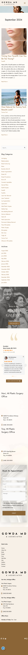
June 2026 (4, 256)
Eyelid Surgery (5, 187)
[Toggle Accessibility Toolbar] (3, 648)
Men (2, 560)
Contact (3, 566)
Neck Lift (3, 217)
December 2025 (5, 266)
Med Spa (3, 558)
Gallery (3, 562)
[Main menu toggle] (25, 3)
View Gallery (14, 323)
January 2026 (4, 264)
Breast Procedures (5, 177)
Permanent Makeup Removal (8, 222)
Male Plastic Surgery (6, 206)
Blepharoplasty (5, 161)
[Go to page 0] (11, 376)
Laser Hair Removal (6, 195)
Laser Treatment (5, 198)
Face (2, 556)
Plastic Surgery (5, 227)
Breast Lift (3, 174)
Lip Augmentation (5, 201)
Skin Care (3, 233)
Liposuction (4, 203)
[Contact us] (25, 638)
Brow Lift (3, 179)
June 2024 (4, 282)
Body (2, 552)
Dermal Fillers (4, 185)
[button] (14, 323)
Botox (2, 166)
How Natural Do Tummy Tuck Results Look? (13, 108)
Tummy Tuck (4, 112)
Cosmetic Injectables (6, 182)
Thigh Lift (3, 235)
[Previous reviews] (2, 365)
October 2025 (5, 272)
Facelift (3, 61)
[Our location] (27, 638)
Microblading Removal (7, 211)
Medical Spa (4, 209)
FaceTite (3, 193)
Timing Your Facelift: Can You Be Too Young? (13, 57)
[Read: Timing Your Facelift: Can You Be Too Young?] (14, 41)
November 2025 (5, 269)
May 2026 (3, 258)
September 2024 (5, 280)
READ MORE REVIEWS (13, 381)
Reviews (3, 564)
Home (2, 548)
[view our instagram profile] (3, 638)
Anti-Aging (4, 158)
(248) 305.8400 (7, 425)
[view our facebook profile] (1, 638)
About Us (3, 550)
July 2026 (3, 253)
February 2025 (5, 274)
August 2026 (4, 250)
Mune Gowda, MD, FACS (9, 348)
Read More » (4, 82)
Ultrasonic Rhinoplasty (6, 241)
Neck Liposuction (5, 219)
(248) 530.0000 (7, 460)
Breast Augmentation (6, 171)
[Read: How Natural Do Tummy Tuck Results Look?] (14, 97)
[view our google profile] (5, 638)
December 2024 (5, 277)
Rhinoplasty (4, 230)
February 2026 (5, 261)
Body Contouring (5, 164)
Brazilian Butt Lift (5, 169)
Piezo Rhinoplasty (5, 225)
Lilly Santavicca (12, 357)
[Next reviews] (25, 365)
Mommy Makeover (5, 214)
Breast (2, 554)
